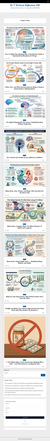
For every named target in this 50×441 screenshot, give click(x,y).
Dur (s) (7, 412)
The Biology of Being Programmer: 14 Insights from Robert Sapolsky (19, 388)
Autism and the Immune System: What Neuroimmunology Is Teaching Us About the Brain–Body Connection (24, 391)
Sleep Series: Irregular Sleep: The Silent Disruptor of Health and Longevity (24, 227)
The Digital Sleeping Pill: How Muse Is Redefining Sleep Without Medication (24, 123)
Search (6, 373)
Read (43, 58)
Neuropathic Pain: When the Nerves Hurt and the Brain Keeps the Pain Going (23, 395)
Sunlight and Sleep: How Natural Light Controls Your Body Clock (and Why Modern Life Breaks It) (24, 309)
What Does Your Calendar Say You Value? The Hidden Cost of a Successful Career (24, 386)
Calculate (25, 417)
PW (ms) (7, 403)
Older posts (6, 370)
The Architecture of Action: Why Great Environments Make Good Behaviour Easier (24, 383)
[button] (48, 1)
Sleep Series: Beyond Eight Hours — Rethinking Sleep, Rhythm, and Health (24, 262)
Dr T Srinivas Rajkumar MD (25, 5)
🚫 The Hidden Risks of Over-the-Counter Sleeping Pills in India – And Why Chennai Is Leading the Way (25, 363)
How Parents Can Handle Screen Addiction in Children (24, 157)
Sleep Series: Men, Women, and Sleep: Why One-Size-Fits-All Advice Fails (24, 192)
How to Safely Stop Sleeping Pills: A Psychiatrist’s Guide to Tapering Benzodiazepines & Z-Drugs (24, 55)
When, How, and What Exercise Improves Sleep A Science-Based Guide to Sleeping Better (24, 88)
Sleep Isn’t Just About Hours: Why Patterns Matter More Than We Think (24, 297)
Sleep (24, 52)
